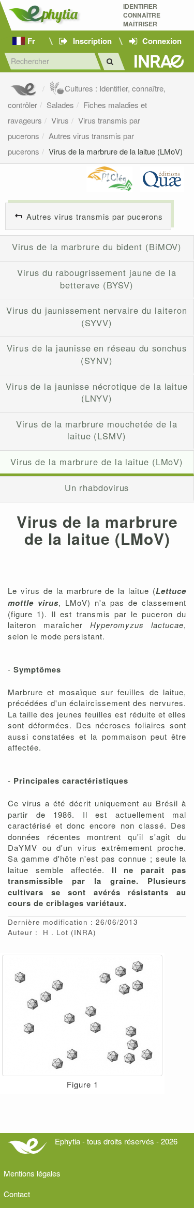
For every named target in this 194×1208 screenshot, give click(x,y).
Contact (17, 1193)
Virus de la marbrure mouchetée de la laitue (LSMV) (96, 430)
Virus (60, 120)
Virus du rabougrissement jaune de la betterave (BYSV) (96, 278)
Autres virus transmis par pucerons (94, 216)
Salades (60, 104)
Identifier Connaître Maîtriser (141, 15)
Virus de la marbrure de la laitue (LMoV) (116, 151)
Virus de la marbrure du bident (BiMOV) (97, 246)
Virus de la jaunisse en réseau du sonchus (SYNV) (96, 354)
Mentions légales (32, 1173)
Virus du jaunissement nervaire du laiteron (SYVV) (96, 316)
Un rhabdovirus (97, 487)
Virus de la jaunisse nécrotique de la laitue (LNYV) (97, 392)
